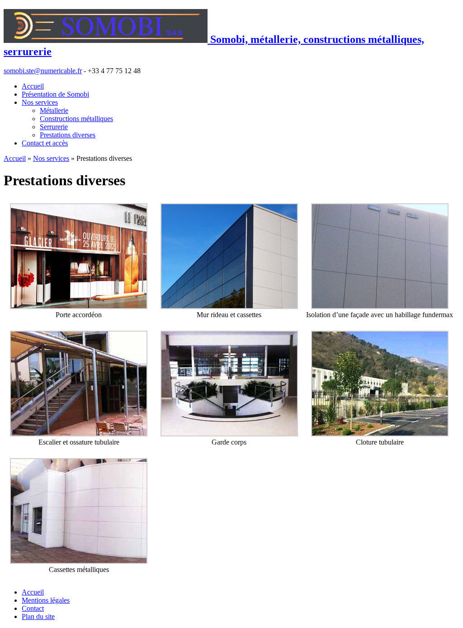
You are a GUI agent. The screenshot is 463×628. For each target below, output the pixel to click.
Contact (33, 608)
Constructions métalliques (76, 118)
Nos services (40, 102)
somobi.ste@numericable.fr (43, 71)
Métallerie (54, 110)
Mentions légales (46, 600)
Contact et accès (45, 143)
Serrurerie (54, 127)
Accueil (33, 86)
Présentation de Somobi (55, 94)
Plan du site (38, 616)
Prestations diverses (67, 135)
